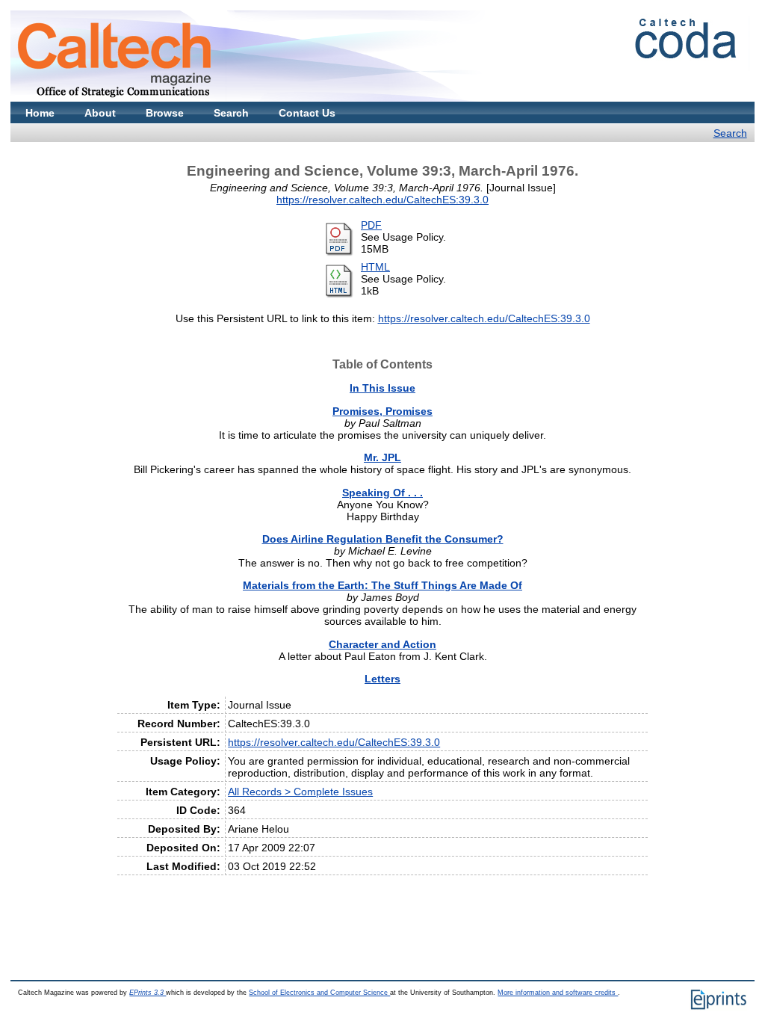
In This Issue (382, 388)
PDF (371, 225)
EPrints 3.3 (147, 992)
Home (40, 113)
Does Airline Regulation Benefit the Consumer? (383, 539)
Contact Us (307, 113)
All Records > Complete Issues (300, 792)
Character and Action (382, 644)
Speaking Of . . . (382, 493)
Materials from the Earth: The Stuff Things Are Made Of (382, 585)
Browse (165, 113)
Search (231, 113)
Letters (382, 679)
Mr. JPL (382, 457)
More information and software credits (558, 992)
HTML (375, 267)
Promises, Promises (382, 411)
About (100, 113)
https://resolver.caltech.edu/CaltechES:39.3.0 (382, 200)
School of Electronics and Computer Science (319, 992)
